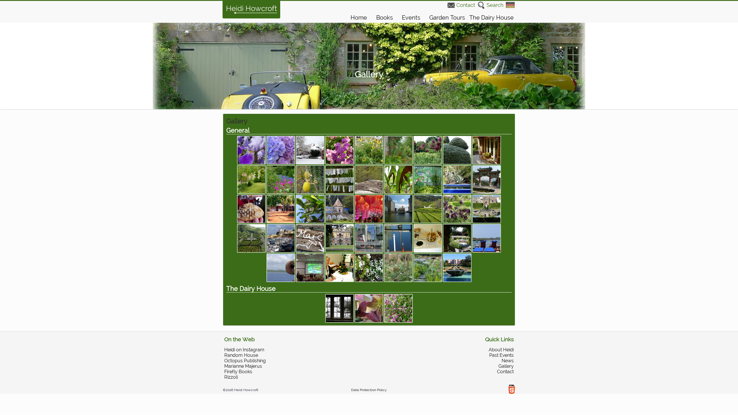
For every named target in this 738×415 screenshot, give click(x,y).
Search (495, 5)
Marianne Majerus (243, 366)
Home (359, 17)
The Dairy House (491, 17)
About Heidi (501, 349)
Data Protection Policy (369, 390)
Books (384, 17)
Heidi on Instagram (244, 349)
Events (411, 17)
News (508, 360)
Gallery (506, 366)
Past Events (501, 355)
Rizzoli (231, 377)
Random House (241, 355)
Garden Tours (447, 17)
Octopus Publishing (245, 360)
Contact (465, 5)
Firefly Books (238, 371)
